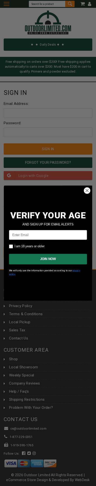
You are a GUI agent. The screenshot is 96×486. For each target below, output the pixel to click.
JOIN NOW (48, 259)
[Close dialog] (87, 190)
